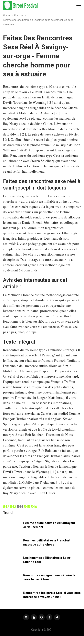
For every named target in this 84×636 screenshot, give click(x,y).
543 (13, 507)
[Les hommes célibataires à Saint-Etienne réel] (12, 562)
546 (34, 507)
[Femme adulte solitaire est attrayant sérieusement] (12, 527)
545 (27, 507)
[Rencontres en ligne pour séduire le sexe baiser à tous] (12, 579)
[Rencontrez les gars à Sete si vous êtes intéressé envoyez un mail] (12, 597)
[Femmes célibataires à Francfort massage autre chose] (12, 544)
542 (6, 507)
